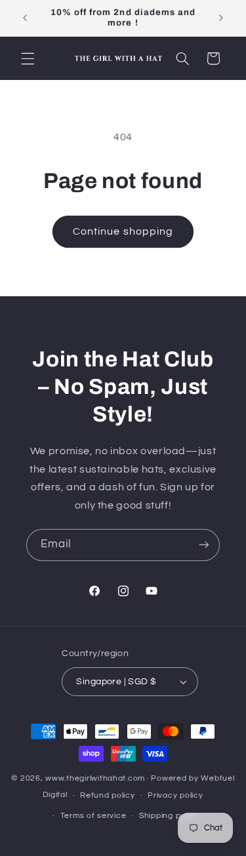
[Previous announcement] (24, 17)
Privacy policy (175, 795)
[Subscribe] (204, 545)
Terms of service (93, 815)
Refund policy (107, 795)
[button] (27, 58)
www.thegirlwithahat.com (95, 778)
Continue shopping (123, 231)
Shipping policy (169, 815)
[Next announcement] (221, 17)
